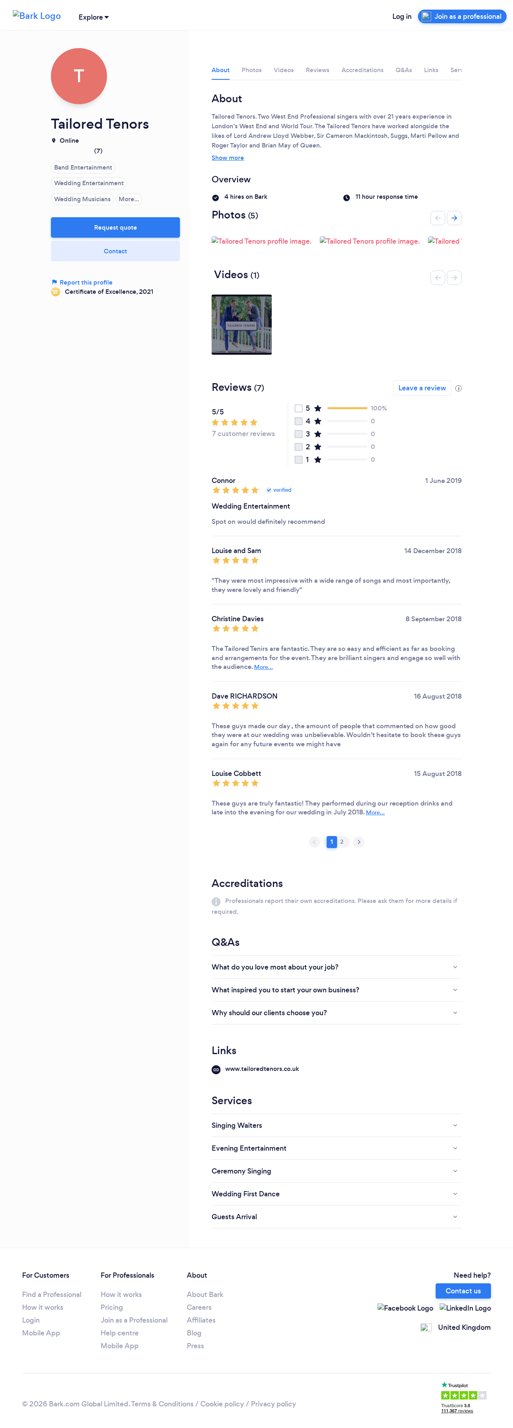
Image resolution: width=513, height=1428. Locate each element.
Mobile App (41, 1333)
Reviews (317, 70)
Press (195, 1346)
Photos (252, 70)
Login (31, 1320)
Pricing (112, 1307)
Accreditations (362, 70)
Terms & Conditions (162, 1404)
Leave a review (422, 388)
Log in (402, 16)
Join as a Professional (134, 1320)
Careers (199, 1307)
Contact (115, 251)
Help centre (120, 1333)
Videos (284, 70)
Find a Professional (51, 1294)
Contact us (463, 1291)
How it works (42, 1307)
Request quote (115, 227)
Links (431, 70)
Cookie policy (222, 1404)
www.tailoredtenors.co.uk (262, 1068)
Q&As (404, 70)
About (221, 70)
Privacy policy (273, 1404)
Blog (194, 1333)
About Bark (205, 1294)
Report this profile (85, 282)
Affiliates (201, 1320)
